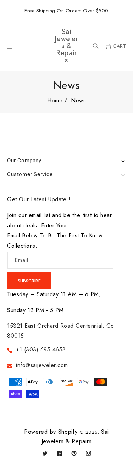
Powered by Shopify (51, 432)
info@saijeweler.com (42, 365)
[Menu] (9, 46)
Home (54, 100)
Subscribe (29, 280)
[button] (96, 46)
